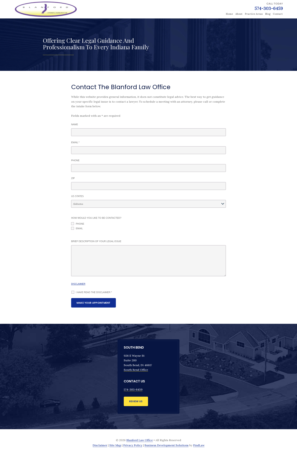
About (238, 13)
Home (229, 13)
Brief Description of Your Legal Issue (96, 241)
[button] (292, 435)
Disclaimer (78, 284)
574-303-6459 (269, 8)
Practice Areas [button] (254, 13)
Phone (75, 160)
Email (75, 142)
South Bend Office (136, 370)
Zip (73, 178)
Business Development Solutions (166, 445)
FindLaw (198, 445)
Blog (267, 13)
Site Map (115, 445)
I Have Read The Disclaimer (94, 292)
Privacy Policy (132, 445)
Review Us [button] (136, 401)
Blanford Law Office (139, 440)
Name (74, 124)
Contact (278, 13)
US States (77, 196)
